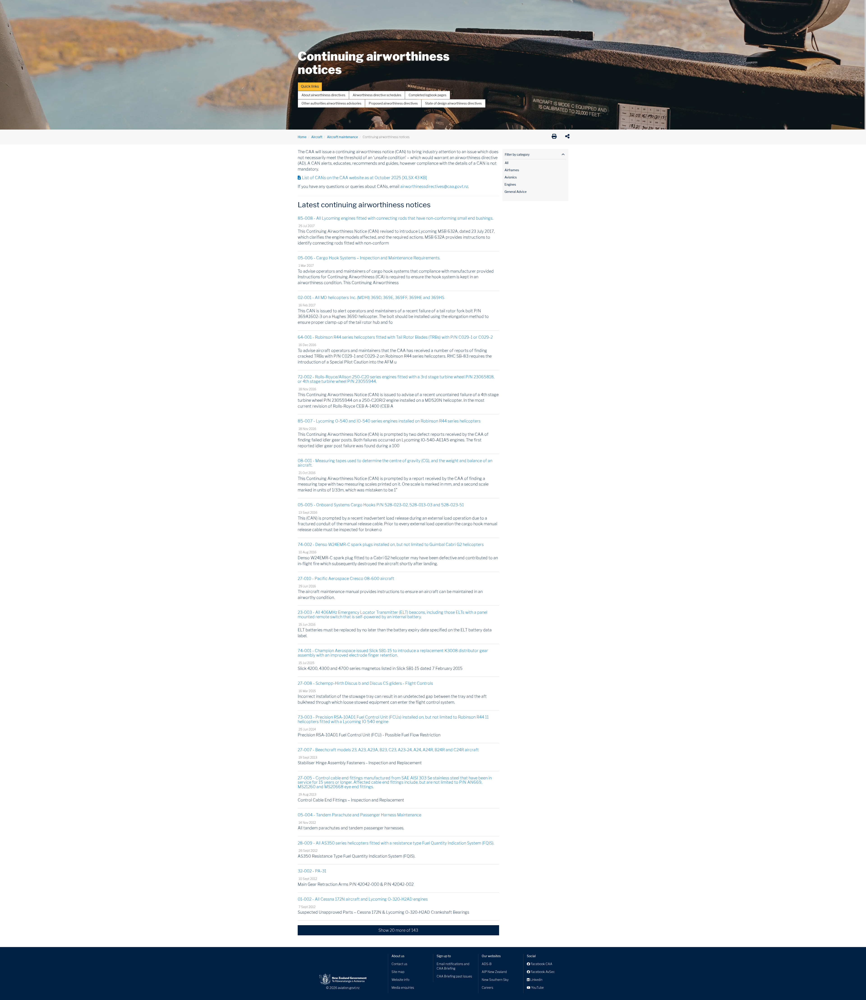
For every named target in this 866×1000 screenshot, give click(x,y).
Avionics (510, 177)
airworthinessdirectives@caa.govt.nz (434, 186)
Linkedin (536, 980)
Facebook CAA (541, 964)
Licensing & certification (394, 7)
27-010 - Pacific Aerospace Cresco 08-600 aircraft (346, 578)
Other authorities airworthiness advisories (331, 103)
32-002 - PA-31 (312, 871)
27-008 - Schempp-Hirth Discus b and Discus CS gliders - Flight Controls (365, 683)
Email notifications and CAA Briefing (453, 966)
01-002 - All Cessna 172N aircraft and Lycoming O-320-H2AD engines (363, 899)
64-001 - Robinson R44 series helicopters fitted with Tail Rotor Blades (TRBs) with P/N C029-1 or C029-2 (395, 337)
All (506, 163)
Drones (363, 7)
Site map (398, 972)
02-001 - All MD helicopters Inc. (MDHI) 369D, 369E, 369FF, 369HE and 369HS (371, 297)
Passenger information (435, 7)
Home (302, 137)
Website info (400, 980)
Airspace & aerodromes (333, 7)
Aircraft (303, 7)
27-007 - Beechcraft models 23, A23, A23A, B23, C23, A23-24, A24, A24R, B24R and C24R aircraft (388, 749)
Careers (487, 987)
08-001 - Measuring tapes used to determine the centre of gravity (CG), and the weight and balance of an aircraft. (395, 463)
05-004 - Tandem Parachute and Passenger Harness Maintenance (359, 815)
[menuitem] (305, 8)
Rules (464, 7)
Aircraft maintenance (342, 137)
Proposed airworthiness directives (393, 103)
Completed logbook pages (427, 95)
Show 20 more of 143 (398, 930)
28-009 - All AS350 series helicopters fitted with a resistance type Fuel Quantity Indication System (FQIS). (396, 843)
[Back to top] (853, 987)
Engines (510, 184)
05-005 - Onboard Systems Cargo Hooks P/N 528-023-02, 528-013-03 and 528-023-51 (381, 504)
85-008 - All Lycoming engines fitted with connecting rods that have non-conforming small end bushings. (395, 218)
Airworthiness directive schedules (377, 95)
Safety (480, 7)
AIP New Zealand (494, 972)
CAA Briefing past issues (454, 976)
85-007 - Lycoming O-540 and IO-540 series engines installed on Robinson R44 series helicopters (389, 421)
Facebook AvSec (542, 972)
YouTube (537, 987)
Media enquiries (403, 987)
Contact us (399, 964)
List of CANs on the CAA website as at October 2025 (364, 177)
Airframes (511, 170)
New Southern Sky (495, 980)
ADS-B (487, 964)
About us (398, 956)
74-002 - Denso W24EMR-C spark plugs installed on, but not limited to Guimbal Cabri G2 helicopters (391, 544)
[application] (568, 137)
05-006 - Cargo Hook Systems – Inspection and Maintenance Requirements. (369, 258)
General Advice (515, 192)
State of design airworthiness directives (453, 103)
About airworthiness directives (323, 95)
